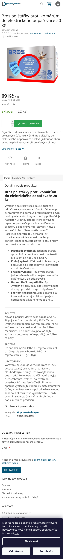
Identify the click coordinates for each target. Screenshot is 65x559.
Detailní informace (11, 148)
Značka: (12, 36)
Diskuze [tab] (31, 177)
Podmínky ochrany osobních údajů (20, 497)
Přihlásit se (11, 469)
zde (17, 533)
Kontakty (6, 489)
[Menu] (58, 4)
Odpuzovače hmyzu (28, 412)
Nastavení (31, 541)
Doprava (6, 485)
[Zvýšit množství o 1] (12, 122)
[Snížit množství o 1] (12, 125)
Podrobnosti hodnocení (42, 33)
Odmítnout (16, 551)
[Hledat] (41, 4)
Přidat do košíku (30, 123)
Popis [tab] (7, 177)
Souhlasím (46, 551)
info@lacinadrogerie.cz (18, 512)
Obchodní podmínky (12, 493)
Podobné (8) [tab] (18, 177)
